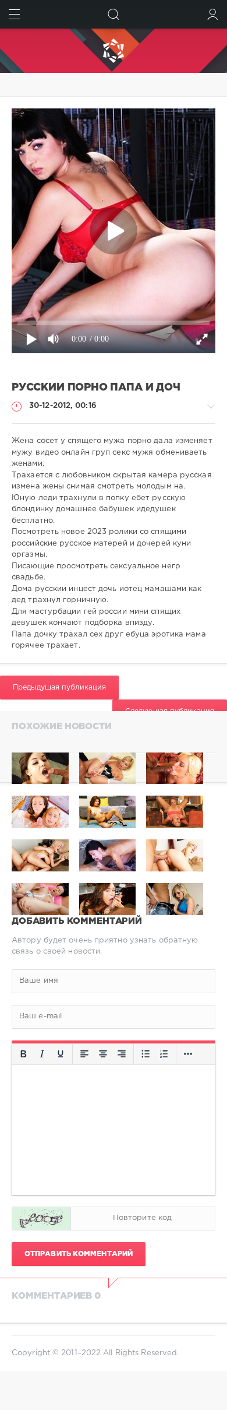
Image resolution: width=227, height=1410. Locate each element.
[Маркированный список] (145, 1053)
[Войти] (212, 14)
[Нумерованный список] (164, 1053)
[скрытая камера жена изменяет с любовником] (107, 769)
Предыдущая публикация (59, 687)
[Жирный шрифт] (23, 1053)
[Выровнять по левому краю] (84, 1053)
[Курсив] (42, 1053)
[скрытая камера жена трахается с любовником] (40, 769)
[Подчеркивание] (60, 1053)
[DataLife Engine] (113, 51)
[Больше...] (188, 1053)
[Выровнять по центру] (103, 1053)
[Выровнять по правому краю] (122, 1053)
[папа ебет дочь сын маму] (174, 769)
